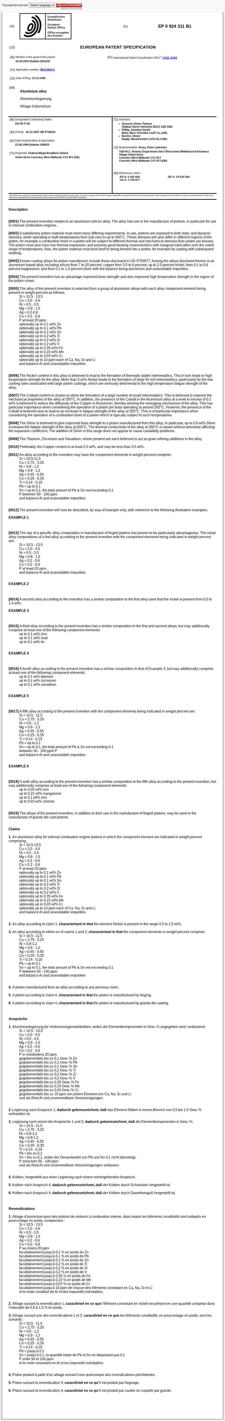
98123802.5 (47, 69)
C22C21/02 (170, 57)
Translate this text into (15, 5)
